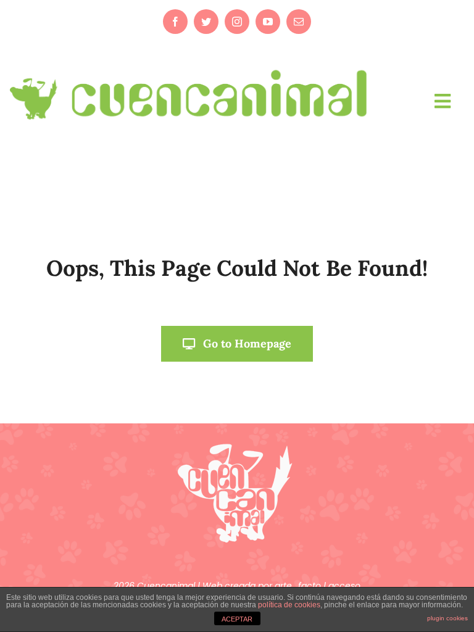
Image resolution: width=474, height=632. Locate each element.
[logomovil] (190, 67)
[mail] (298, 21)
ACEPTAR (237, 619)
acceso (344, 586)
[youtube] (268, 21)
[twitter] (206, 21)
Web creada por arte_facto (262, 586)
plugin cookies (447, 618)
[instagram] (237, 21)
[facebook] (175, 21)
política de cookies (289, 605)
